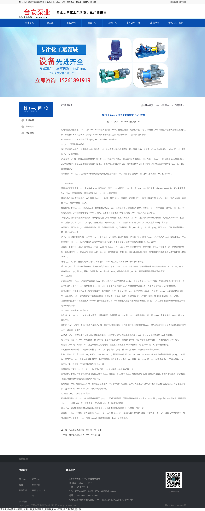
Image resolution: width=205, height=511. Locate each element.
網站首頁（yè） (152, 105)
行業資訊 (30, 126)
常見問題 (30, 133)
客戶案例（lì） (134, 22)
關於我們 (71, 22)
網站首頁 (29, 22)
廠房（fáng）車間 (38, 493)
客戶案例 (23, 490)
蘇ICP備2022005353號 (175, 505)
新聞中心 (112, 22)
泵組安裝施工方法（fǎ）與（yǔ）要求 (85, 430)
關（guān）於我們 (24, 482)
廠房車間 (154, 22)
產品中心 (92, 22)
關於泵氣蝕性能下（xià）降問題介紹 (84, 435)
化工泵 (50, 22)
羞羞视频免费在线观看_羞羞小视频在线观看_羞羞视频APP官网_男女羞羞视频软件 (40, 509)
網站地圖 (182, 2)
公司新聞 (30, 120)
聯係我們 (174, 2)
